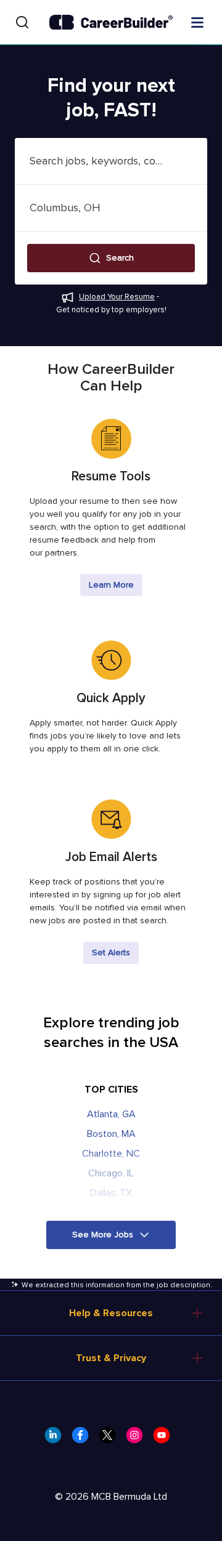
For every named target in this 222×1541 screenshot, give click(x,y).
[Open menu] (197, 21)
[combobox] (111, 161)
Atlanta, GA (111, 1114)
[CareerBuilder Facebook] (83, 1438)
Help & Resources (111, 1313)
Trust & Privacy (111, 1358)
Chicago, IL (111, 1173)
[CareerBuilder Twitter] (111, 1438)
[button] (111, 258)
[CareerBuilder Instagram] (138, 1438)
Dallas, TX (111, 1193)
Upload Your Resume (117, 297)
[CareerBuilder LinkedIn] (56, 1438)
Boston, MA (111, 1134)
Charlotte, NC (111, 1153)
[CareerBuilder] (111, 22)
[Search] (22, 22)
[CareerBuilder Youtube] (165, 1438)
